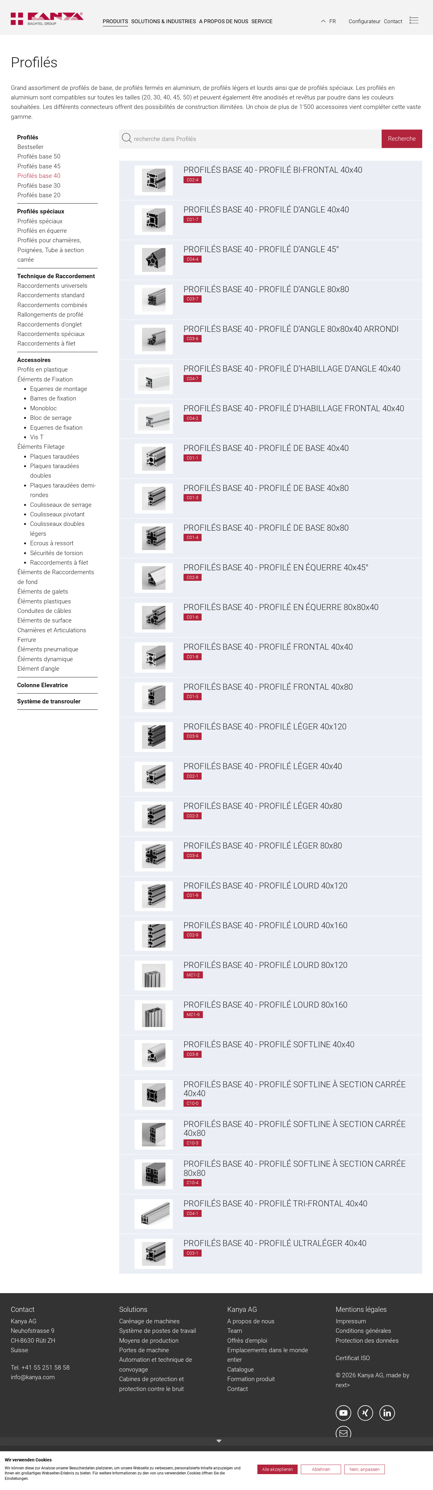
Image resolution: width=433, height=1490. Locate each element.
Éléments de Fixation (45, 379)
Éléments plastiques (44, 601)
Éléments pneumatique (47, 649)
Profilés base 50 (39, 156)
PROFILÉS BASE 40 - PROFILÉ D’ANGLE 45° (261, 249)
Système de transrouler (49, 701)
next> (343, 1385)
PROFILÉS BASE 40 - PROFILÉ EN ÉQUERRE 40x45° (276, 567)
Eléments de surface (44, 620)
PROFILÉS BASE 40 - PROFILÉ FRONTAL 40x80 (268, 687)
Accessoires (34, 360)
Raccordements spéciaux (51, 334)
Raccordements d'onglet (49, 324)
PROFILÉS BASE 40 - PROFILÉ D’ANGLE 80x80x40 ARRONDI (291, 329)
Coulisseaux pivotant (57, 514)
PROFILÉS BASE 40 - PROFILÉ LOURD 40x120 (265, 885)
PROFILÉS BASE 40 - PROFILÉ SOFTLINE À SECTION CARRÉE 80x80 (295, 1168)
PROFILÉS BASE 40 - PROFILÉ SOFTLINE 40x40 (269, 1044)
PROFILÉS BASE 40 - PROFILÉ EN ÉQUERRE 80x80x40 (281, 607)
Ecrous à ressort (52, 543)
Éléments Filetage (41, 446)
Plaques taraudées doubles (54, 470)
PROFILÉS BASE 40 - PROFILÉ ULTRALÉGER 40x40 (275, 1243)
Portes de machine (144, 1350)
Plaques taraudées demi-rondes (63, 490)
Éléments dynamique (45, 659)
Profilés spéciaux (40, 211)
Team (234, 1330)
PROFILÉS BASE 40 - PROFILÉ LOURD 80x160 (265, 1005)
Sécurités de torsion (56, 553)
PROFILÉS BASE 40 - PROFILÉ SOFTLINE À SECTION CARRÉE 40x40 (295, 1089)
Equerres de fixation (56, 427)
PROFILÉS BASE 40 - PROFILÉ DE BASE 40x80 (266, 488)
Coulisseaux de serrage (61, 504)
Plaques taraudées (54, 456)
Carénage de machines (149, 1321)
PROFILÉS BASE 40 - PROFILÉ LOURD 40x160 (265, 925)
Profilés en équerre (42, 230)
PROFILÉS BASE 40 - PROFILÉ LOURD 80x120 (265, 965)
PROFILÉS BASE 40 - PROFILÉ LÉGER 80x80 (263, 845)
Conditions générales (363, 1330)
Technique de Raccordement (56, 276)
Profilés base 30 (39, 185)
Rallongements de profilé (50, 314)
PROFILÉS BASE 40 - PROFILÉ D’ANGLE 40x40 (266, 209)
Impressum (351, 1321)
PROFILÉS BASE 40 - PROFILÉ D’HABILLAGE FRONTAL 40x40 (294, 408)
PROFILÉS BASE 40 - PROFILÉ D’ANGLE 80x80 (266, 289)
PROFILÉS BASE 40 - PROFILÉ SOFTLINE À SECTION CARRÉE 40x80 (295, 1128)
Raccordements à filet (46, 343)
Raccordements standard (51, 295)
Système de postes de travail (157, 1330)
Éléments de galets (42, 591)
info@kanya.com (33, 1377)
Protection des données (367, 1340)
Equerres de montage (58, 389)
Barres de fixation (53, 398)
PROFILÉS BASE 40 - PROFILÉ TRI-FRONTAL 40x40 (275, 1203)
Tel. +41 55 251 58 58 (40, 1367)
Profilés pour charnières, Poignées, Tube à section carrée (50, 250)
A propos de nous (251, 1321)
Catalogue (240, 1369)
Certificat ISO (353, 1358)
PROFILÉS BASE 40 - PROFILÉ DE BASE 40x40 (266, 448)
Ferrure (26, 639)
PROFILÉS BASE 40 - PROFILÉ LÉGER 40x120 (265, 726)
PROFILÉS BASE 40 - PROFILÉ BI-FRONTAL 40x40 (273, 170)
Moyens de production (148, 1340)
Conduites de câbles (44, 610)
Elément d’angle (38, 668)
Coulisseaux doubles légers (57, 528)
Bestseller (30, 147)
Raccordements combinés (52, 305)
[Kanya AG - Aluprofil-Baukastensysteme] (50, 17)
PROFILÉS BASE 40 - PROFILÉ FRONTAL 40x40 (268, 647)
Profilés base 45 (39, 166)
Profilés (27, 137)
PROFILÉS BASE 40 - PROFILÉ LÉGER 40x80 (263, 806)
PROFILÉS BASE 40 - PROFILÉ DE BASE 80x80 (266, 528)
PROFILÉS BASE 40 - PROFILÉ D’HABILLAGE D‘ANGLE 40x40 (292, 368)
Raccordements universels (52, 285)
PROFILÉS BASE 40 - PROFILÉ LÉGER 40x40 (263, 766)
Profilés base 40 (39, 175)
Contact (237, 1389)
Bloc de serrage (51, 417)
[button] (328, 21)
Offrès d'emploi (247, 1340)
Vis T (36, 437)
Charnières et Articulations (51, 630)
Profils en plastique (42, 369)
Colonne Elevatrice (42, 685)
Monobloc (43, 408)
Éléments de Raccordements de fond (55, 576)
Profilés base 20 (39, 195)
